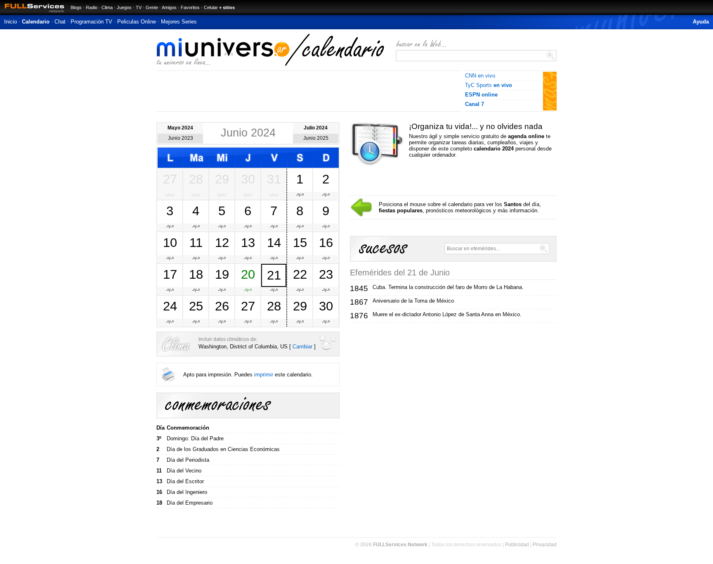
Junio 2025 (315, 138)
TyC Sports (488, 85)
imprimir (263, 374)
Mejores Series (179, 22)
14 (274, 242)
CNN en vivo (480, 76)
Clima (107, 7)
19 (222, 274)
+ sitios (227, 7)
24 (170, 306)
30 (248, 179)
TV (139, 7)
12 (222, 242)
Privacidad (545, 545)
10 (170, 242)
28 (196, 179)
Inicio (10, 22)
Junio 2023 (180, 138)
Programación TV (91, 22)
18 (196, 274)
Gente (152, 7)
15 (300, 242)
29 (222, 179)
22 (300, 274)
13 (248, 242)
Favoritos (190, 7)
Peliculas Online (136, 22)
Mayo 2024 (180, 128)
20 (248, 274)
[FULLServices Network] (32, 13)
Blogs (76, 7)
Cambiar (302, 346)
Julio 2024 (316, 128)
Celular (211, 7)
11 (196, 242)
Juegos (124, 7)
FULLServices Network (400, 545)
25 (196, 306)
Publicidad (517, 545)
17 (170, 274)
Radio (91, 7)
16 (326, 242)
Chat (60, 22)
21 (274, 275)
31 (274, 179)
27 (170, 179)
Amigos (169, 7)
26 (222, 306)
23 (326, 274)
